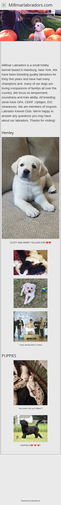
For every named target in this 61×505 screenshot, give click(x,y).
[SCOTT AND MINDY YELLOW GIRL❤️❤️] (30, 138)
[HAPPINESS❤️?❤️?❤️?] (30, 416)
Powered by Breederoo (30, 501)
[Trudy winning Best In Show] (30, 313)
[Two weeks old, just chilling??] (30, 362)
